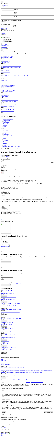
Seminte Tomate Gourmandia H (7, 106)
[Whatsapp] (2, 435)
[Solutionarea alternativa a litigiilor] (8, 379)
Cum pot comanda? (9, 370)
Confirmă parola (17, 18)
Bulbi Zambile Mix (5, 62)
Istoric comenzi (4, 367)
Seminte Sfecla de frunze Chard (7, 86)
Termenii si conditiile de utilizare (16, 283)
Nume (15, 11)
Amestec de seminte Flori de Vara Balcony (10, 305)
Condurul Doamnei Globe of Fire (8, 337)
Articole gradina (6, 120)
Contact (5, 143)
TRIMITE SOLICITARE (5, 285)
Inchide (17, 385)
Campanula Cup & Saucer (6, 324)
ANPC (50, 370)
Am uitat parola (4, 28)
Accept (26, 385)
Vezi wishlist (3, 427)
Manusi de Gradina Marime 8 (7, 77)
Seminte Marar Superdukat (6, 57)
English (9, 39)
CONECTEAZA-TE (5, 24)
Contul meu (5, 140)
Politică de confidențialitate (43, 370)
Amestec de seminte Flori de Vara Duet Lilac (10, 312)
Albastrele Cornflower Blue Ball (7, 293)
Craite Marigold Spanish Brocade (8, 349)
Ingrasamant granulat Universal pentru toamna (10, 67)
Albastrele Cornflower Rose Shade (8, 299)
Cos (4, 141)
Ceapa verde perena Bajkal (6, 331)
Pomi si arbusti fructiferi (8, 123)
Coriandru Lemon (4, 343)
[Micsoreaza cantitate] (1, 169)
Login (23, 367)
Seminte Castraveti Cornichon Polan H (9, 101)
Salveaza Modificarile (48, 412)
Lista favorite (13, 367)
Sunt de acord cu (12, 283)
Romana (10, 41)
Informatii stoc (17, 370)
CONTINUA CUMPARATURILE (8, 116)
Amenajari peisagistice (8, 119)
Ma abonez (3, 377)
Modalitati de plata (33, 370)
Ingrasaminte (6, 122)
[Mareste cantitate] (15, 169)
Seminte (5, 125)
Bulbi (4, 121)
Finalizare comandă (5, 246)
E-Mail (15, 12)
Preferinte (22, 385)
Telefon (16, 13)
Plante (4, 126)
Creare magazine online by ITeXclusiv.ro (34, 382)
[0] (4, 47)
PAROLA (16, 16)
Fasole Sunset (3, 81)
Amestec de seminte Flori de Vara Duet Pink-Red (11, 318)
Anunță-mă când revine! (5, 262)
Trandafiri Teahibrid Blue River (7, 111)
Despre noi (3, 370)
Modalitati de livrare (24, 370)
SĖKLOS (8, 156)
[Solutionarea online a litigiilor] (23, 379)
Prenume (16, 9)
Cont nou (5, 6)
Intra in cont (5, 5)
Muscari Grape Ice (4, 96)
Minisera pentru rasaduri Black (7, 91)
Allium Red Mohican (5, 72)
